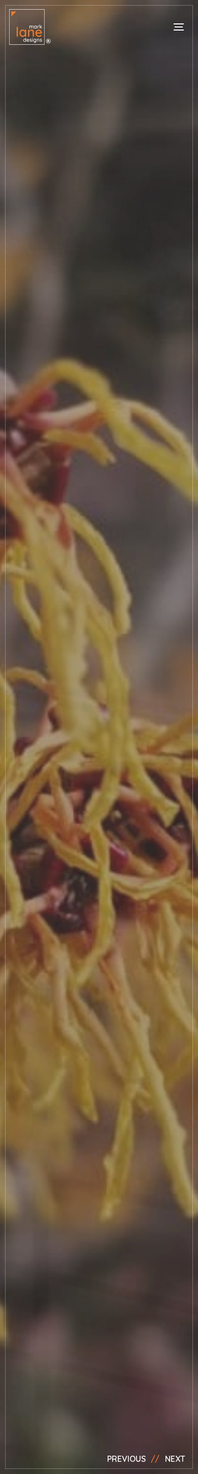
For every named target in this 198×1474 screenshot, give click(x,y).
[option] (99, 737)
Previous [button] (126, 1459)
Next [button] (175, 1459)
